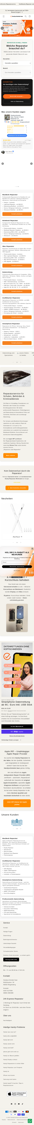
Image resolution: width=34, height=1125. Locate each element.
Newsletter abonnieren (17, 566)
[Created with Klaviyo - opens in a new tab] (17, 577)
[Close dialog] (32, 549)
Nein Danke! (17, 570)
